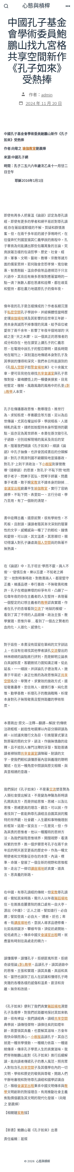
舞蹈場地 (61, 898)
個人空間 (17, 367)
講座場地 (37, 868)
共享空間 (61, 1018)
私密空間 (14, 312)
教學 (44, 602)
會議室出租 (12, 488)
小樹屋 (47, 464)
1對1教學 (24, 964)
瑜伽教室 (29, 148)
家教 (34, 482)
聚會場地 (37, 367)
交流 (37, 609)
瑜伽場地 (17, 318)
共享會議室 (45, 373)
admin (46, 95)
